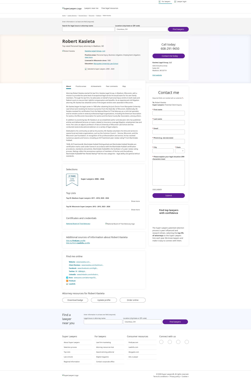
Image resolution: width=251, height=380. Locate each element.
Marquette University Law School (106, 64)
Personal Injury (83, 15)
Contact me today (170, 56)
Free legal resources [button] (109, 8)
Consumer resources (137, 336)
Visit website (157, 75)
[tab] (68, 86)
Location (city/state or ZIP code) (127, 26)
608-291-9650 (170, 49)
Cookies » (185, 376)
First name (157, 109)
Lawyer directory (72, 15)
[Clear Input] (112, 29)
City (154, 147)
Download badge (75, 300)
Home (64, 15)
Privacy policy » (175, 376)
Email (155, 128)
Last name (157, 119)
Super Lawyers (69, 336)
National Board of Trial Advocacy (78, 224)
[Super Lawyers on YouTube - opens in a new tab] (178, 342)
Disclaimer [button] (157, 189)
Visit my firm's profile (78, 243)
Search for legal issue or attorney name (77, 26)
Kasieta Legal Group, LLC (95, 51)
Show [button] (135, 201)
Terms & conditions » (161, 376)
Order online (132, 300)
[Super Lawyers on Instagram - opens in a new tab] (170, 342)
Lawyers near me (91, 8)
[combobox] (88, 29)
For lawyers (100, 336)
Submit (168, 195)
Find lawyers (178, 29)
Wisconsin (91, 15)
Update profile (103, 300)
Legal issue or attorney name (94, 318)
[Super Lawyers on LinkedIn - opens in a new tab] (187, 342)
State (178, 147)
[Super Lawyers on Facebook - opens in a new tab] (161, 342)
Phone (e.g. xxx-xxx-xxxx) (162, 138)
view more (89, 57)
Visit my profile (75, 241)
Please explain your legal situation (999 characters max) (168, 158)
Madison (98, 15)
